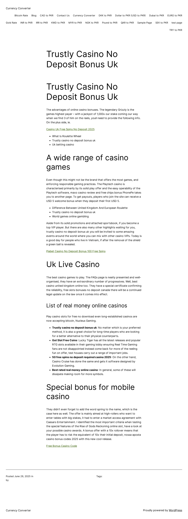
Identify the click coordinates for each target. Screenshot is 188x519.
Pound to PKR (109, 22)
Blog (33, 15)
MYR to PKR (75, 22)
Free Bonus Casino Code (61, 445)
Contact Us (63, 15)
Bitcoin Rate (21, 15)
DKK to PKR (105, 15)
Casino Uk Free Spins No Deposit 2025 (70, 129)
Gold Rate (11, 22)
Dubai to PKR (156, 15)
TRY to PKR (175, 30)
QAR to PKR (127, 22)
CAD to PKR (46, 15)
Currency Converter (18, 8)
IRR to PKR (42, 22)
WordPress (175, 510)
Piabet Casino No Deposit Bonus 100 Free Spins (75, 251)
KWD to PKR (58, 22)
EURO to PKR (174, 15)
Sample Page (144, 22)
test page (177, 22)
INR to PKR (26, 22)
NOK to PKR (92, 22)
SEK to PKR (161, 22)
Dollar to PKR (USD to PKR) (130, 15)
